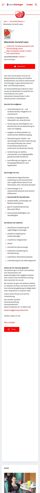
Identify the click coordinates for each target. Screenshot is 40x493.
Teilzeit (22, 57)
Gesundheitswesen (17, 21)
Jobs (5, 21)
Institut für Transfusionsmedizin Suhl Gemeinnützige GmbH (20, 47)
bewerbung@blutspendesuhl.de (16, 310)
